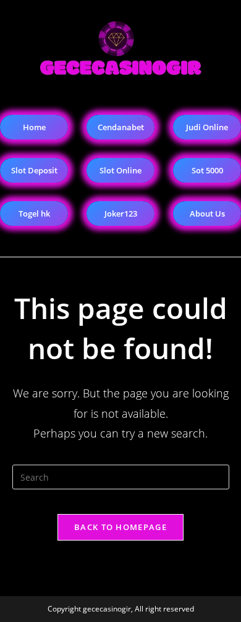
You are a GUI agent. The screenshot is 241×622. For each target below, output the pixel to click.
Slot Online (120, 170)
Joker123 (120, 213)
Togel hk (34, 213)
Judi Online (207, 127)
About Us (207, 213)
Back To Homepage (120, 527)
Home (34, 127)
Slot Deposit (34, 170)
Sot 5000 (207, 170)
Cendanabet (121, 127)
